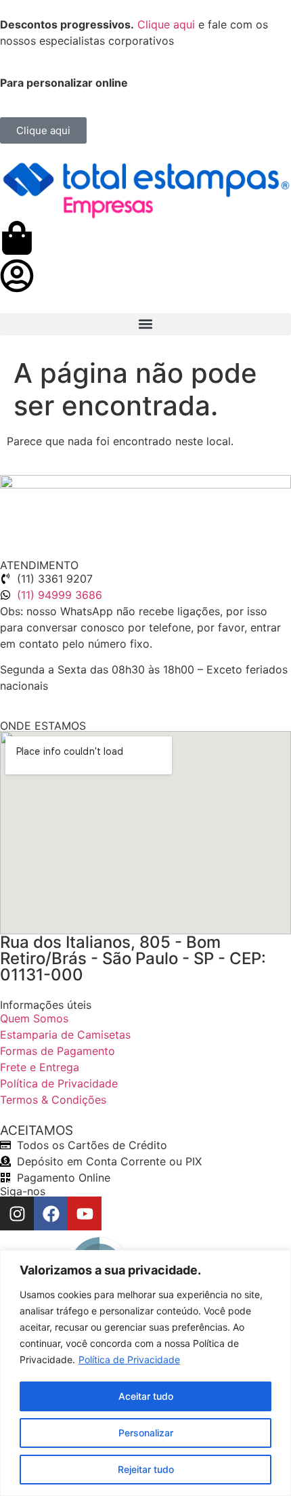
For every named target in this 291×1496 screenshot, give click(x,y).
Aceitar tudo (145, 1396)
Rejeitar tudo (146, 1469)
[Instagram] (17, 1213)
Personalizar (145, 1432)
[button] (145, 324)
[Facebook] (51, 1213)
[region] (145, 1373)
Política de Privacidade (129, 1359)
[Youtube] (85, 1213)
